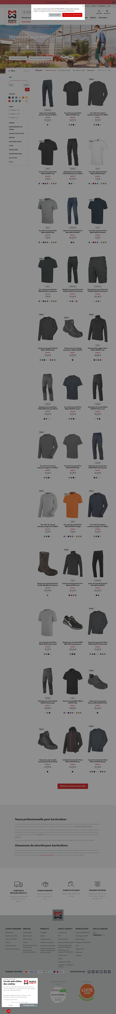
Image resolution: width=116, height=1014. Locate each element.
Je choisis (11, 1005)
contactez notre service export (53, 11)
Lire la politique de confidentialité (10, 999)
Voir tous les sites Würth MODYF (72, 15)
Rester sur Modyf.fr (55, 15)
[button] (9, 1011)
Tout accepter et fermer (28, 1005)
